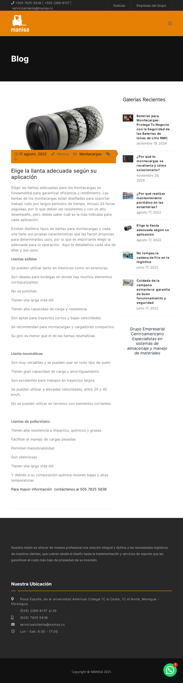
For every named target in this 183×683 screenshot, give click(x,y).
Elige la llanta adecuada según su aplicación (54, 174)
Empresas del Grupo (151, 5)
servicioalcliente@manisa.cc (32, 8)
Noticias (119, 5)
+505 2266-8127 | (57, 3)
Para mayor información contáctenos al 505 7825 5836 (59, 489)
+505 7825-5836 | (29, 3)
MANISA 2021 (101, 672)
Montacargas (90, 154)
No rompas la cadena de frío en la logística (153, 257)
